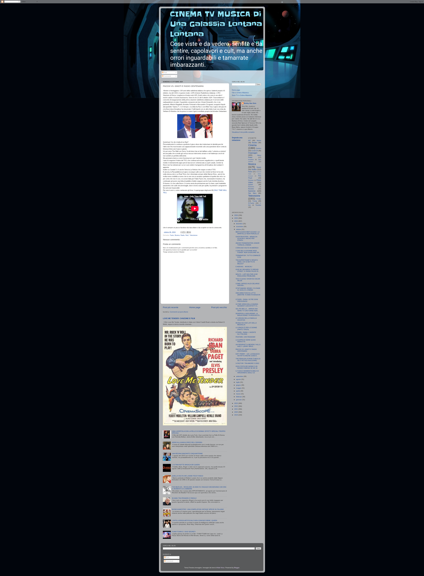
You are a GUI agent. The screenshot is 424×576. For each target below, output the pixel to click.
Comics (258, 148)
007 (249, 140)
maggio (239, 388)
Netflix (254, 169)
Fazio (172, 235)
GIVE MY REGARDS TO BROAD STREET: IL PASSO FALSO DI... (248, 270)
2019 (236, 415)
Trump (254, 201)
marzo (238, 394)
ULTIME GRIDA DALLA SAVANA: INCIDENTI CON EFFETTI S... (247, 305)
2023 (236, 403)
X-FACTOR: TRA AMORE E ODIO (247, 363)
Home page (194, 307)
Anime (259, 140)
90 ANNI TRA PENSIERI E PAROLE (184, 498)
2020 (236, 412)
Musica (177, 235)
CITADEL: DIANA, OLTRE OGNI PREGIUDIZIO (247, 300)
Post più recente (170, 307)
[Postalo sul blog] (184, 232)
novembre (240, 226)
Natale (259, 167)
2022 (236, 406)
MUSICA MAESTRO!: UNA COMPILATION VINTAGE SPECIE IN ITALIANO (198, 509)
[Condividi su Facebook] (188, 232)
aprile (238, 391)
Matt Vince (220, 567)
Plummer (251, 180)
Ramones (251, 187)
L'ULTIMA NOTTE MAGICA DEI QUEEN (186, 465)
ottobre (238, 229)
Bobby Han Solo (250, 103)
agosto (238, 379)
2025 (236, 218)
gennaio (239, 400)
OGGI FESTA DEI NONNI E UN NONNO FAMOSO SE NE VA (246, 367)
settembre (240, 376)
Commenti (167, 76)
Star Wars (252, 193)
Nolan (250, 171)
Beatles (254, 142)
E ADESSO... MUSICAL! (244, 266)
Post (165, 72)
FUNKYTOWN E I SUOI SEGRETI (184, 531)
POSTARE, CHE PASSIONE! (245, 337)
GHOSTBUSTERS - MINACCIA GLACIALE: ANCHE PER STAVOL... (246, 238)
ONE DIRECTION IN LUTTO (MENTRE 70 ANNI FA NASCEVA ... (248, 294)
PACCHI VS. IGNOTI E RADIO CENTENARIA (246, 350)
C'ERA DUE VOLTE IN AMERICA (247, 248)
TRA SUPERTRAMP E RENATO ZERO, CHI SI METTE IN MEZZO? (247, 261)
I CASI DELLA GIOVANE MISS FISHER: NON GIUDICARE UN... (248, 251)
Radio (183, 235)
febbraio (239, 397)
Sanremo (251, 191)
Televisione (193, 235)
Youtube (258, 205)
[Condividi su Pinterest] (190, 232)
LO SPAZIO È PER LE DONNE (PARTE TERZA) (246, 328)
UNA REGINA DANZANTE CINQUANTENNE (187, 453)
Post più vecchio (219, 307)
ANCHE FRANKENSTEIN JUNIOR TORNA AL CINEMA (247, 244)
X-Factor (251, 203)
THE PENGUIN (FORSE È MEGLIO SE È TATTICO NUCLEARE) (248, 359)
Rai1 (187, 235)
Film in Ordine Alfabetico (240, 93)
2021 (236, 409)
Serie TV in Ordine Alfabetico (242, 95)
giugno (238, 385)
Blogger (236, 567)
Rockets (251, 189)
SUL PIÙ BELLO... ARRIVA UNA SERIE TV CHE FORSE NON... (247, 309)
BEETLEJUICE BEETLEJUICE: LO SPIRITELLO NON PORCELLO (248, 233)
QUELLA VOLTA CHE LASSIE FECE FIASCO (187, 476)
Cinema (252, 145)
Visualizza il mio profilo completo (243, 132)
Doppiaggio (252, 153)
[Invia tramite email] (181, 232)
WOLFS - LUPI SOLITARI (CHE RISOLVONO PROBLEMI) (247, 275)
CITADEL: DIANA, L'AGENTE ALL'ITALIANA (246, 333)
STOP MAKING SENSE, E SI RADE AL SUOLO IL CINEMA (248, 289)
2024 (236, 221)
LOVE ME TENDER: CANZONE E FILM (179, 318)
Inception (251, 159)
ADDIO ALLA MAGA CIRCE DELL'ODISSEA (187, 442)
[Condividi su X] (186, 232)
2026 (236, 215)
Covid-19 (255, 151)
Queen (250, 184)
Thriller (258, 199)
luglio (238, 382)
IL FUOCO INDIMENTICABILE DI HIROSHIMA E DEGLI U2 (247, 372)
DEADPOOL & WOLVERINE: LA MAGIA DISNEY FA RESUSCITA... (248, 314)
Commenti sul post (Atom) (179, 312)
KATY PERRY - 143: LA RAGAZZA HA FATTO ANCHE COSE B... (247, 355)
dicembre (239, 224)
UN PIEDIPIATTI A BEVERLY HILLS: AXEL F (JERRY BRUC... (248, 345)
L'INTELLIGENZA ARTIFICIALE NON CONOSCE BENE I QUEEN (194, 520)
